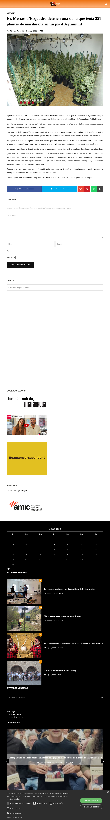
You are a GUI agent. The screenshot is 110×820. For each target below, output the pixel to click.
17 (13, 555)
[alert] (55, 805)
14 (67, 549)
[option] (58, 759)
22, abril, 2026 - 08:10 (68, 762)
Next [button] (103, 761)
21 (67, 555)
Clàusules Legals (14, 714)
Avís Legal (11, 712)
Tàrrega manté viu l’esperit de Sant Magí (60, 670)
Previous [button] (7, 761)
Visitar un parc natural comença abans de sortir (62, 616)
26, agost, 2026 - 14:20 (53, 594)
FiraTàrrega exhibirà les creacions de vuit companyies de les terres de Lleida (73, 643)
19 (40, 555)
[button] (38, 813)
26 (40, 560)
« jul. (9, 569)
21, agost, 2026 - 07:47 (53, 648)
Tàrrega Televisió (17, 31)
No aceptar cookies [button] (91, 807)
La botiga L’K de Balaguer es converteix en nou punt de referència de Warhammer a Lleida (59, 757)
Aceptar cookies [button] (91, 801)
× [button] (108, 792)
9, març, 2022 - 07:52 (34, 31)
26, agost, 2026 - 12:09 (53, 621)
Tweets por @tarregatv (17, 490)
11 (26, 549)
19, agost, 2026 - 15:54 (53, 675)
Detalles (17, 799)
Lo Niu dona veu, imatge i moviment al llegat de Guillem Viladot (69, 589)
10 (13, 549)
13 (54, 549)
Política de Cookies (15, 717)
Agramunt (11, 13)
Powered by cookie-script (15, 817)
